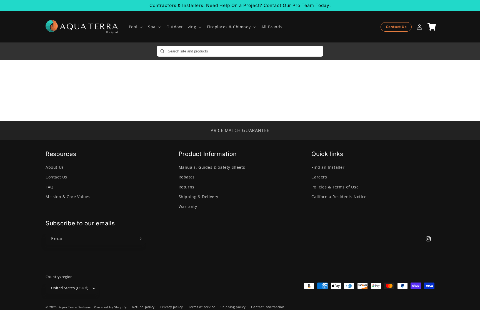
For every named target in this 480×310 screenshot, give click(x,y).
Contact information (267, 307)
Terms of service (201, 307)
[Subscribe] (139, 239)
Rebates (187, 177)
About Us (55, 167)
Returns (186, 187)
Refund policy (143, 307)
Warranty (188, 206)
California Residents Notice (338, 196)
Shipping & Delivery (198, 196)
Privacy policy (171, 307)
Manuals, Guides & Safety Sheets (212, 167)
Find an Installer (327, 167)
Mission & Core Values (68, 196)
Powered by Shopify (110, 307)
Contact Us (396, 26)
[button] (135, 27)
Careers (319, 177)
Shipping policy (233, 307)
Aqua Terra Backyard (76, 307)
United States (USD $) (69, 287)
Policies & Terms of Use (335, 187)
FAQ (50, 187)
